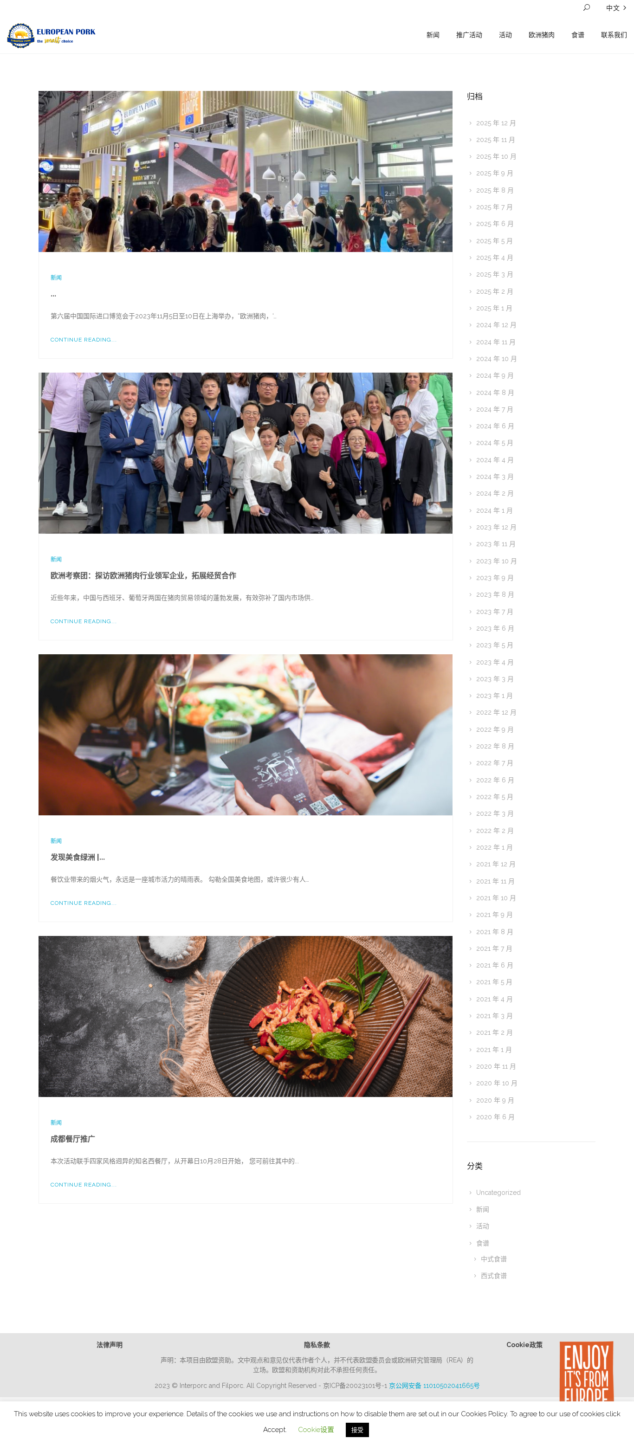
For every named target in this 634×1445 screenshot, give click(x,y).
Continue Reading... (84, 339)
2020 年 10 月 (497, 1083)
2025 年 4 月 (494, 257)
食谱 (577, 34)
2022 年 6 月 (495, 780)
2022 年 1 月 (494, 847)
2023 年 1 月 (494, 695)
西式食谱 (494, 1275)
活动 (505, 34)
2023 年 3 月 (495, 679)
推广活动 (469, 34)
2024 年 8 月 (495, 392)
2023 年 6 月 (495, 628)
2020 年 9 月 (495, 1100)
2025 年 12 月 (496, 123)
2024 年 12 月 (496, 325)
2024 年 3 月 (495, 476)
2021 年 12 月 (496, 864)
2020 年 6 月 (495, 1117)
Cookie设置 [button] (316, 1430)
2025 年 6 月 (495, 223)
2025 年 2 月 (494, 291)
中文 (613, 8)
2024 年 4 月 (495, 460)
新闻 (433, 34)
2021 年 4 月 (494, 999)
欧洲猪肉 (542, 34)
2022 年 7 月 (494, 763)
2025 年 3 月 (494, 274)
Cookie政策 (524, 1344)
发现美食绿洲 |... (78, 857)
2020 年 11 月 (496, 1066)
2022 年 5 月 (494, 796)
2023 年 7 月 (494, 611)
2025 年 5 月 (494, 241)
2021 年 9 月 (494, 914)
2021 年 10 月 (496, 898)
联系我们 (614, 34)
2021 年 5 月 (494, 982)
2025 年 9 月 (494, 173)
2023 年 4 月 (495, 662)
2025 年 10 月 (496, 156)
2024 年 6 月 (495, 426)
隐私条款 (317, 1344)
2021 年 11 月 (495, 881)
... (53, 294)
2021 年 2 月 (494, 1032)
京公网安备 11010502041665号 (434, 1385)
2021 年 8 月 (494, 931)
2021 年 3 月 (494, 1015)
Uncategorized (498, 1192)
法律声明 (110, 1344)
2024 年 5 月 (494, 442)
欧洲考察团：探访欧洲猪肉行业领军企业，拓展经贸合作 (143, 575)
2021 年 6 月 (494, 965)
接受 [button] (357, 1429)
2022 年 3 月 (495, 813)
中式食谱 (494, 1259)
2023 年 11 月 (496, 544)
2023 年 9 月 (495, 577)
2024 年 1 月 (494, 510)
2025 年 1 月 (494, 308)
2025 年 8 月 (495, 190)
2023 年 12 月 (496, 527)
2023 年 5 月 (494, 645)
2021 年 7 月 (494, 948)
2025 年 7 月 (494, 207)
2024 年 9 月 (495, 375)
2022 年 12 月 (496, 712)
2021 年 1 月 (494, 1049)
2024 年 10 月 (496, 358)
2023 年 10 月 (496, 561)
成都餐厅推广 (73, 1139)
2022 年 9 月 (495, 729)
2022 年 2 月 (495, 830)
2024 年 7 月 (494, 409)
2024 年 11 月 (496, 342)
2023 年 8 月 (495, 594)
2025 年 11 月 (495, 139)
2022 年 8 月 (495, 746)
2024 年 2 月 (495, 493)
